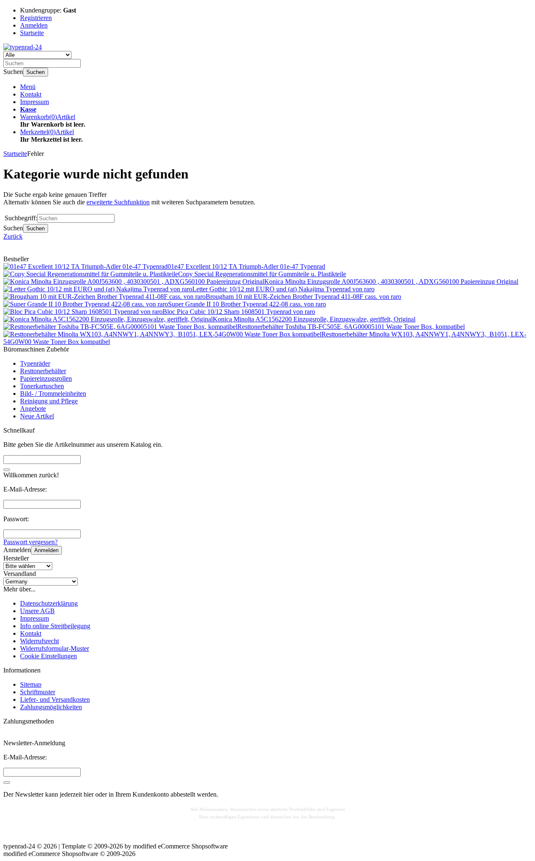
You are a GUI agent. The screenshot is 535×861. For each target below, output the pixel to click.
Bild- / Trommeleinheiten (53, 393)
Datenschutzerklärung (49, 603)
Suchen (35, 72)
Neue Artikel (37, 416)
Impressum (34, 101)
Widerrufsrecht (39, 640)
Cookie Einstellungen (48, 656)
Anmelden (46, 550)
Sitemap (30, 684)
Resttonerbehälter (43, 370)
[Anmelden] (6, 782)
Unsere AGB (37, 610)
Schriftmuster (37, 691)
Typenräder (35, 363)
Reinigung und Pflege (49, 401)
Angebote (33, 408)
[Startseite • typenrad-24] (22, 47)
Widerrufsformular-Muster (54, 648)
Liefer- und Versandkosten (55, 699)
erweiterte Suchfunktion (118, 202)
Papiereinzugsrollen (46, 378)
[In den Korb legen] (6, 470)
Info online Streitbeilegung (55, 625)
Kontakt (30, 94)
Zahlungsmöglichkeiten (51, 707)
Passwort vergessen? (30, 541)
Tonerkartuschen (42, 386)
